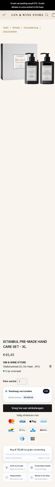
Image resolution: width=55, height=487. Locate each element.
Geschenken (10, 31)
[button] (27, 15)
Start (5, 27)
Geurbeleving (31, 27)
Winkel (16, 27)
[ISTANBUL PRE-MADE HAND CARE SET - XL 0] (27, 64)
